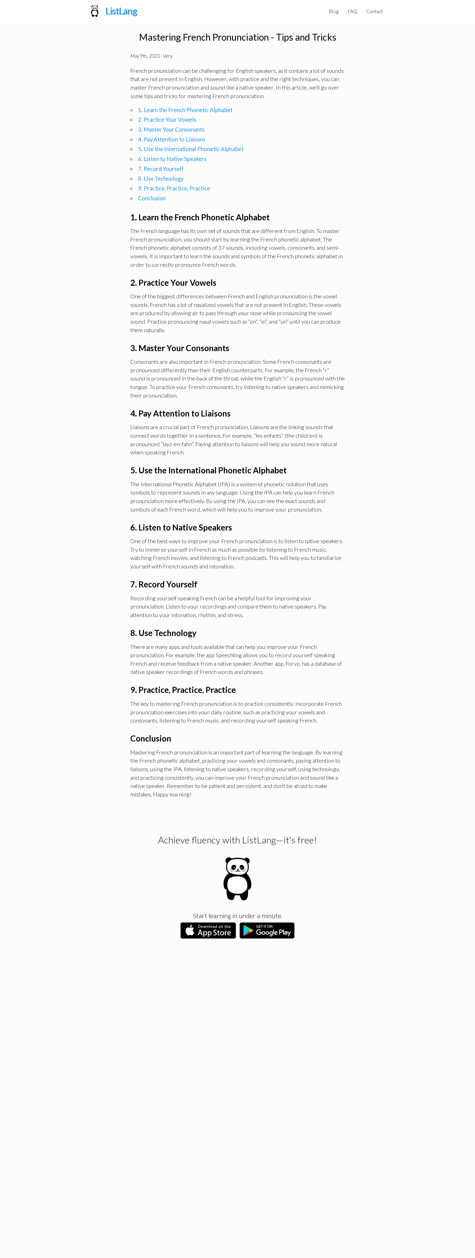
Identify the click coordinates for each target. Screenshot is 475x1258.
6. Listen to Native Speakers (172, 158)
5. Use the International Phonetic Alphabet (191, 149)
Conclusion (152, 198)
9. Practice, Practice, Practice (174, 188)
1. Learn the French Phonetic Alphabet (185, 110)
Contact (374, 11)
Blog (333, 11)
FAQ (352, 11)
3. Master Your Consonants (171, 129)
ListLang (121, 10)
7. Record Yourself (161, 168)
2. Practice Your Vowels (167, 119)
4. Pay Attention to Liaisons (171, 139)
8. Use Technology (161, 178)
